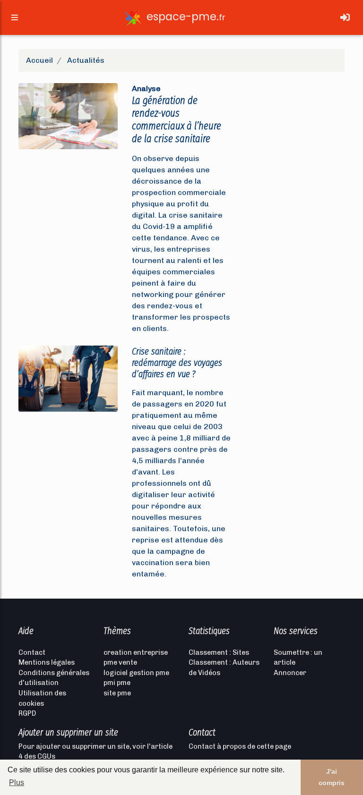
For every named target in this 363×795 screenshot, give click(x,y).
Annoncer (290, 672)
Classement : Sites (219, 652)
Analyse (146, 88)
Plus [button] (16, 782)
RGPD (27, 713)
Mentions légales (46, 662)
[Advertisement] (295, 126)
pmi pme (117, 682)
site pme (117, 693)
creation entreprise (136, 652)
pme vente (120, 662)
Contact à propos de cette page (240, 746)
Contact (31, 652)
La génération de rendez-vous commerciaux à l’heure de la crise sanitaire (176, 119)
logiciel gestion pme (136, 672)
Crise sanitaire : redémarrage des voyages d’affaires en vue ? (177, 363)
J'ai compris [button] (332, 777)
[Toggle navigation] (345, 17)
